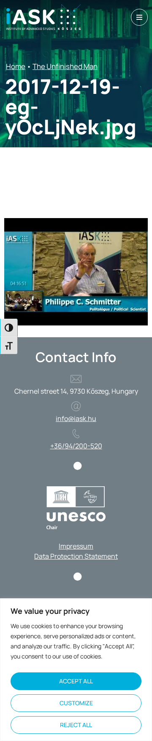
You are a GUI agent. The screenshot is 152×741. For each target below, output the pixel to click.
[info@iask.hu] (76, 406)
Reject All (76, 725)
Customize (76, 703)
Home (15, 66)
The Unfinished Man (65, 66)
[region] (76, 669)
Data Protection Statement (76, 556)
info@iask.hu (76, 418)
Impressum (76, 546)
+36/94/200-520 (76, 445)
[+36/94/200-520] (76, 433)
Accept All (76, 681)
